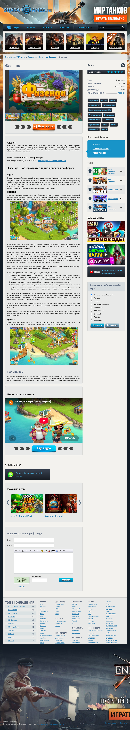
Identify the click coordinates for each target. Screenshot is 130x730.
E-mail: (9, 545)
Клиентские (75, 630)
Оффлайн (91, 623)
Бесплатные (76, 642)
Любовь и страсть (111, 642)
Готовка (104, 100)
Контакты (123, 723)
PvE (89, 611)
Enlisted (11, 637)
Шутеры (42, 609)
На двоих (91, 609)
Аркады (42, 628)
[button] (80, 72)
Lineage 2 (98, 301)
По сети (113, 125)
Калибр (11, 634)
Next (80, 502)
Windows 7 (75, 614)
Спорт (108, 604)
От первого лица (111, 613)
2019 (57, 611)
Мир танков (113, 190)
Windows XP (76, 609)
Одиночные (92, 606)
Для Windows (93, 129)
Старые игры (59, 604)
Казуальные (93, 100)
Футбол (108, 633)
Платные (75, 640)
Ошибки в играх (60, 621)
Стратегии (43, 630)
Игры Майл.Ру (110, 606)
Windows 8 (75, 616)
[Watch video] (106, 232)
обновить (22, 586)
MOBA (42, 614)
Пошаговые (109, 628)
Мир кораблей (112, 208)
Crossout (97, 314)
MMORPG (43, 606)
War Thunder (111, 180)
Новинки (58, 606)
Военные (108, 601)
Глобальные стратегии (95, 630)
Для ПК (104, 129)
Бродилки (109, 609)
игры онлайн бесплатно (27, 9)
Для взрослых (59, 642)
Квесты (42, 642)
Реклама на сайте (111, 723)
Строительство (94, 105)
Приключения (44, 621)
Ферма (113, 100)
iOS (73, 623)
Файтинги (43, 618)
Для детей (58, 640)
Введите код (36, 577)
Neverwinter (98, 308)
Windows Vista (76, 611)
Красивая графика (111, 640)
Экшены (42, 623)
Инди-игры (109, 618)
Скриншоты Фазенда (101, 148)
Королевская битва (46, 635)
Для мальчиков (94, 120)
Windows (75, 606)
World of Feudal (54, 516)
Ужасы (42, 633)
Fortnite (97, 317)
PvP (89, 614)
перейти (121, 93)
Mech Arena (113, 199)
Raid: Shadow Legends (111, 171)
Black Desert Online (101, 304)
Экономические (109, 105)
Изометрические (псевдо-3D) (100, 110)
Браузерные (108, 120)
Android (74, 621)
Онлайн (104, 125)
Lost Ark (11, 641)
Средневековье (111, 630)
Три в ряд (91, 638)
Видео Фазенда (99, 153)
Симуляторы (44, 611)
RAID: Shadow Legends (16, 606)
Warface (97, 298)
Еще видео (44, 448)
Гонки (41, 616)
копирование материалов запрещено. (50, 724)
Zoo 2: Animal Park (21, 516)
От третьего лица (111, 625)
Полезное (58, 623)
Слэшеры (43, 626)
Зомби (108, 611)
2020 (57, 614)
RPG (41, 604)
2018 (57, 609)
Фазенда (96, 144)
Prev (8, 502)
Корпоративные (93, 616)
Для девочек (109, 115)
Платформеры (44, 640)
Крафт (108, 616)
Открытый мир (93, 642)
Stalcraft (11, 630)
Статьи (57, 626)
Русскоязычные (95, 115)
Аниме (90, 640)
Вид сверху (109, 638)
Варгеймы (43, 638)
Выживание (109, 621)
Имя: (9, 540)
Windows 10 (75, 618)
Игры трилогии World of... (104, 295)
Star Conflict (98, 320)
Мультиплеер (94, 125)
